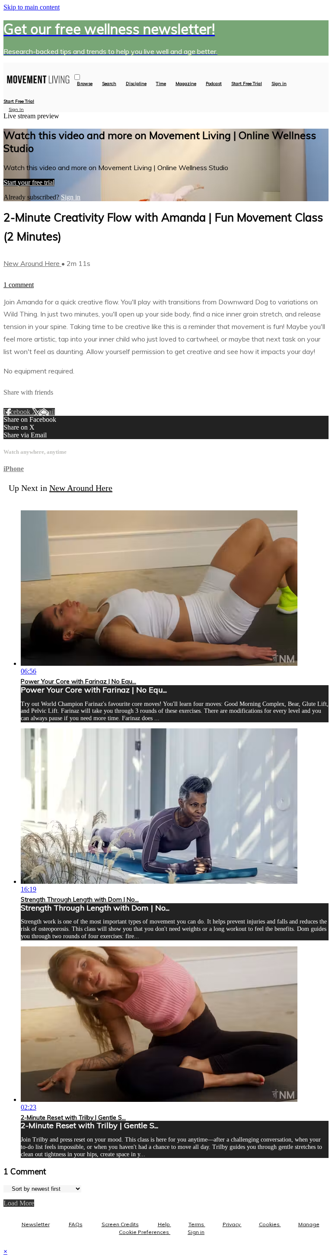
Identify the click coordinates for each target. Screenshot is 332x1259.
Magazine (186, 84)
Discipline (136, 84)
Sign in (279, 84)
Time (161, 84)
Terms (196, 1224)
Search (109, 84)
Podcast (214, 84)
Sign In (16, 109)
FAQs (76, 1224)
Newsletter (36, 1224)
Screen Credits (120, 1224)
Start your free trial (28, 182)
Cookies (270, 1224)
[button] (77, 77)
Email (47, 411)
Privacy (232, 1224)
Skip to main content (31, 7)
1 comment (18, 284)
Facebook (17, 411)
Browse (85, 84)
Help (164, 1224)
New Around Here (32, 263)
